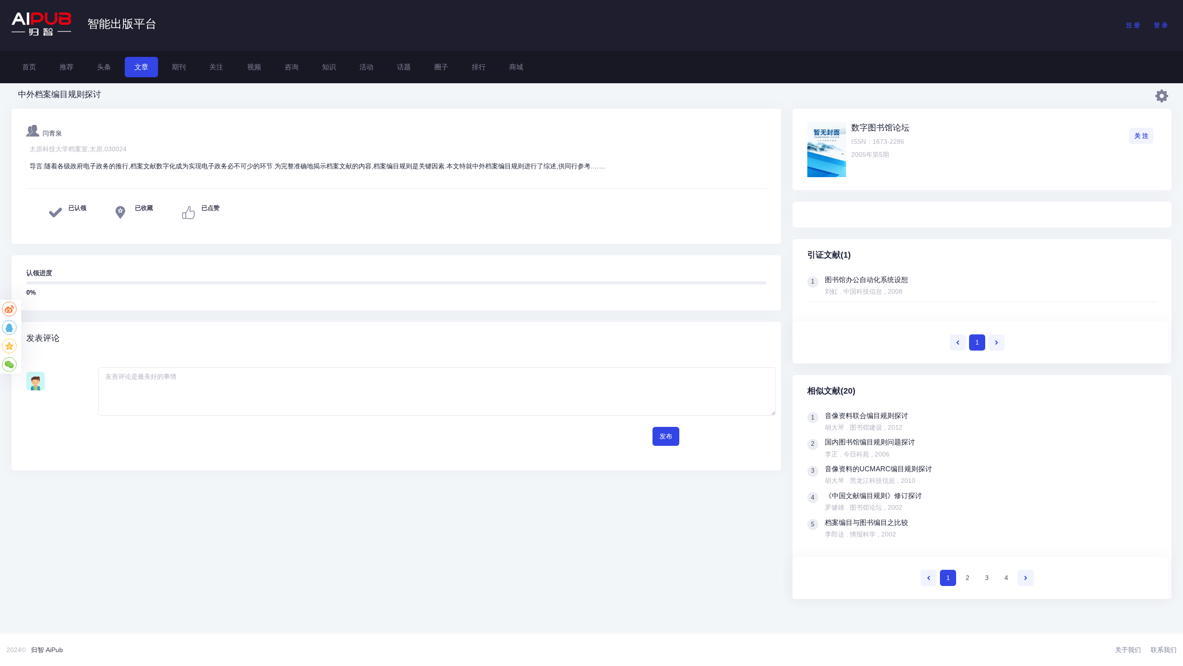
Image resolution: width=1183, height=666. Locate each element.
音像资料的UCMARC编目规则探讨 (878, 469)
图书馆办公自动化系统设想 (866, 280)
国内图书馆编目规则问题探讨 (870, 442)
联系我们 (1164, 650)
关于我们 (1128, 650)
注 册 (1133, 25)
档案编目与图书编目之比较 (866, 522)
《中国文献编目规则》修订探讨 (873, 496)
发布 (665, 436)
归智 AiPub (47, 650)
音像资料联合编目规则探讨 (866, 415)
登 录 (1161, 25)
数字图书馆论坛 (880, 127)
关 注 (1141, 135)
